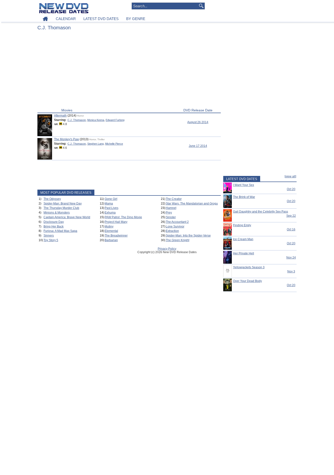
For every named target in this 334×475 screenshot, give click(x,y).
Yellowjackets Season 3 (249, 267)
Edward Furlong (115, 120)
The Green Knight (177, 240)
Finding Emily (242, 225)
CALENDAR (66, 19)
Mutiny (109, 226)
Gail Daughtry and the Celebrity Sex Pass (260, 211)
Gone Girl (111, 199)
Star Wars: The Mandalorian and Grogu (192, 203)
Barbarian (111, 240)
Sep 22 (291, 215)
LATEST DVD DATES (101, 19)
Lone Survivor (175, 226)
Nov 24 (291, 257)
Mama (109, 203)
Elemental (111, 231)
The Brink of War (244, 197)
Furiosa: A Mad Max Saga (60, 231)
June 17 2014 (198, 146)
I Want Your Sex (243, 185)
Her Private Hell (243, 253)
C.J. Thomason (76, 120)
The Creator (174, 199)
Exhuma (110, 212)
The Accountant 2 (177, 222)
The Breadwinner (116, 235)
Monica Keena (95, 120)
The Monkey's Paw (66, 139)
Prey (169, 212)
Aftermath (60, 115)
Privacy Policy (167, 248)
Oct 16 (291, 229)
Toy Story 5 (51, 240)
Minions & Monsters (57, 212)
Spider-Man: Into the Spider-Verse (188, 235)
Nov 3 (291, 271)
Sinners (49, 235)
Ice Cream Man (243, 239)
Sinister (171, 217)
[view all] (290, 176)
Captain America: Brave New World (67, 217)
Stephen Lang (95, 143)
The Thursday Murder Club (61, 208)
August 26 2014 (197, 122)
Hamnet (171, 208)
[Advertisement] (129, 70)
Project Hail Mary (116, 222)
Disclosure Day (54, 222)
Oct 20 (291, 189)
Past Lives (111, 208)
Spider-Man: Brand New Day (63, 203)
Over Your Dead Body (247, 281)
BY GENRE (135, 19)
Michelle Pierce (114, 143)
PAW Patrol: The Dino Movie (123, 217)
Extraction (172, 231)
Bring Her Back (54, 226)
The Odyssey (52, 199)
